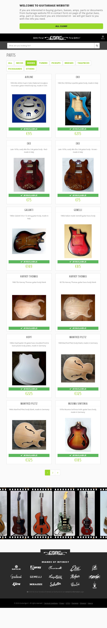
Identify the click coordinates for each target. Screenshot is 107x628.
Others (30, 68)
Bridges (69, 63)
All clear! (61, 26)
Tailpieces (83, 63)
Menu (103, 39)
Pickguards (15, 68)
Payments (75, 603)
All (10, 63)
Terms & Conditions (51, 603)
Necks (19, 63)
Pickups (56, 63)
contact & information (72, 592)
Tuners (43, 63)
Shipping (83, 603)
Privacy (61, 603)
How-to (90, 603)
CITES (68, 603)
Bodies (31, 63)
